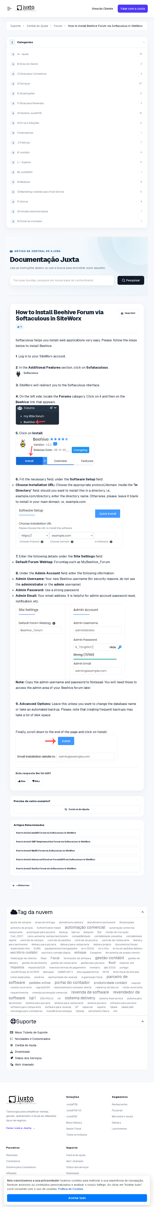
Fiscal (55, 958)
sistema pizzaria (96, 1003)
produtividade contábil (110, 983)
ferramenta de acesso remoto (122, 952)
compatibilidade (81, 936)
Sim (22, 781)
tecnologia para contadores (26, 1011)
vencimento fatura (98, 1011)
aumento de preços (21, 927)
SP (76, 1007)
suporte (101, 1007)
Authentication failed (49, 927)
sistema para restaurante (68, 1003)
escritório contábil (23, 952)
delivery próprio (102, 944)
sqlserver (87, 1007)
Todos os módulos (76, 1134)
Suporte (15, 26)
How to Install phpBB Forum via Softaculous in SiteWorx (46, 833)
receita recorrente (21, 987)
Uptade (80, 1011)
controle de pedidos (59, 940)
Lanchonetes (119, 1128)
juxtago (124, 967)
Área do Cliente (102, 8)
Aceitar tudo (77, 1198)
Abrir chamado (74, 1161)
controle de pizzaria (86, 940)
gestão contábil (109, 957)
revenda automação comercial (49, 992)
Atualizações (126, 922)
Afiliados (11, 1173)
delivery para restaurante (74, 944)
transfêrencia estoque (59, 1011)
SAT (59, 998)
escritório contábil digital (56, 952)
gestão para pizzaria (92, 963)
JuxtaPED (71, 1116)
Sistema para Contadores (21, 1167)
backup (63, 932)
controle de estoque (32, 940)
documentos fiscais (126, 944)
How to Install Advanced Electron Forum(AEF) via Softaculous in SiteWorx (55, 859)
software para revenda (58, 1007)
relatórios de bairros (107, 987)
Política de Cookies (70, 1189)
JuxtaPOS (72, 1104)
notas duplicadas (20, 977)
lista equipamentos (88, 972)
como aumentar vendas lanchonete (47, 936)
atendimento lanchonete (101, 922)
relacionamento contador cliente (72, 987)
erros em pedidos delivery (127, 948)
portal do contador (72, 982)
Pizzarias (117, 1110)
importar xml (127, 963)
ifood (112, 963)
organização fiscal (91, 977)
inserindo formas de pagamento (67, 967)
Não (37, 781)
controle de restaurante (115, 940)
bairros (76, 932)
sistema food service (111, 998)
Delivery (116, 1122)
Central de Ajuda (37, 26)
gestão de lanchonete (34, 963)
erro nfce (103, 948)
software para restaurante (25, 1007)
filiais (44, 958)
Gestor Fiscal (73, 1128)
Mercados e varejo (122, 1116)
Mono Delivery (74, 1122)
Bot (99, 932)
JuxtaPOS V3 (73, 1110)
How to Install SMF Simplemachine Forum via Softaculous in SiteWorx (53, 841)
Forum (58, 26)
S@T (32, 998)
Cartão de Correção (116, 932)
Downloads (72, 1173)
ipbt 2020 (110, 967)
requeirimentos (19, 992)
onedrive (39, 977)
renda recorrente (132, 987)
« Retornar (23, 885)
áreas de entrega (45, 922)
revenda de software (90, 992)
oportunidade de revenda (62, 977)
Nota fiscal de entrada (126, 972)
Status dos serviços (77, 1167)
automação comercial (85, 927)
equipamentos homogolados (61, 948)
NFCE (106, 972)
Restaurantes (119, 1104)
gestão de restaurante (64, 963)
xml (115, 1011)
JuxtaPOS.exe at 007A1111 (24, 972)
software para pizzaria (123, 1003)
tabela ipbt (127, 1007)
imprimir (130, 313)
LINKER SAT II (65, 972)
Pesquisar (133, 280)
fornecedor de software (77, 958)
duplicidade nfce (20, 948)
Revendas (11, 1155)
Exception (95, 952)
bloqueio (88, 932)
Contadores (13, 1161)
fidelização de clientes (23, 958)
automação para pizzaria (40, 932)
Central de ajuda (75, 1155)
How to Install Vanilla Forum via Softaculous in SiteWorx (46, 868)
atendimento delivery (71, 922)
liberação (48, 972)
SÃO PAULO (46, 998)
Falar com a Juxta (133, 8)
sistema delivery (80, 998)
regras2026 (43, 987)
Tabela (113, 1007)
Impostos (17, 967)
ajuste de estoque (20, 922)
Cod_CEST (16, 936)
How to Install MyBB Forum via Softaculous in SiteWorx (45, 850)
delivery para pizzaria (43, 944)
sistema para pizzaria (38, 1003)
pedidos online (40, 983)
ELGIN (37, 948)
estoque (80, 952)
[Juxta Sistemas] (21, 1100)
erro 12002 (87, 948)
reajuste (136, 983)
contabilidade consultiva (108, 936)
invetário (95, 967)
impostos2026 (36, 967)
